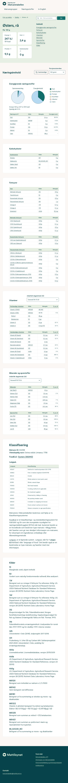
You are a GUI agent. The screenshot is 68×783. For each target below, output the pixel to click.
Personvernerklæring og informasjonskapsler (49, 762)
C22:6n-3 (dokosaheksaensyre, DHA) (21, 281)
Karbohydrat (13, 120)
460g (40, 221)
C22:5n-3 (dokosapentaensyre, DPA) (21, 277)
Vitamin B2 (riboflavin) (16, 338)
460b (40, 211)
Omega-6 (13, 208)
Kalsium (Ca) (13, 393)
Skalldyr (17, 17)
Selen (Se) (13, 422)
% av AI (55, 306)
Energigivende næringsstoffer (46, 27)
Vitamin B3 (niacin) (15, 342)
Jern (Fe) (12, 416)
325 (29, 429)
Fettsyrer (39, 30)
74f (40, 208)
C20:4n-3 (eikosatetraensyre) (19, 268)
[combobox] (46, 18)
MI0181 (30, 120)
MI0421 (30, 345)
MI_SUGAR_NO (43, 161)
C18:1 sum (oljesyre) (16, 243)
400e (30, 358)
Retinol (13, 316)
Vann (11, 133)
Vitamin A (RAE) (15, 309)
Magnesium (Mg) (15, 403)
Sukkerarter (13, 161)
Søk (61, 18)
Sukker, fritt (13, 167)
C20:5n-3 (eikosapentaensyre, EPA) (20, 274)
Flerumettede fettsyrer (17, 201)
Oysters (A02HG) (25, 457)
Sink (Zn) (12, 419)
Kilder (38, 45)
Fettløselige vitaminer (17, 306)
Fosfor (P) (13, 406)
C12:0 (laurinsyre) (15, 221)
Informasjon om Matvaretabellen (45, 760)
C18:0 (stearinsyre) (15, 230)
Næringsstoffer (28, 9)
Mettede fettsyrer (15, 192)
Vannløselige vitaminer (17, 332)
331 (40, 158)
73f (40, 205)
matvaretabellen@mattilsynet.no (12, 773)
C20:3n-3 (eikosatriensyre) (18, 259)
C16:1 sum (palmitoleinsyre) (18, 240)
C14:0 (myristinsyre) (16, 224)
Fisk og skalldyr (7, 17)
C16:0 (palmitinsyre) (16, 227)
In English (42, 9)
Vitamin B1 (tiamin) (15, 335)
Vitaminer (39, 35)
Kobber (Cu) (13, 425)
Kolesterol (13, 211)
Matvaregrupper (10, 9)
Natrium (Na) (14, 397)
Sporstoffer (40, 40)
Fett (11, 117)
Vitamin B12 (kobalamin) (17, 354)
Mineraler (39, 38)
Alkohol (12, 130)
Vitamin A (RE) (14, 313)
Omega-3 (13, 205)
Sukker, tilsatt (14, 164)
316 (29, 117)
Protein (12, 127)
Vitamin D (13, 322)
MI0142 (30, 133)
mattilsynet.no (40, 765)
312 (29, 322)
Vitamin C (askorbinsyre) (17, 358)
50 (29, 124)
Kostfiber (13, 124)
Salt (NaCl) (13, 390)
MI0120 (30, 390)
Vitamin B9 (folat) (15, 351)
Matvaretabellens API (42, 757)
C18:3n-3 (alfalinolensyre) (17, 256)
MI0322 (30, 313)
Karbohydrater (41, 33)
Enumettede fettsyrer (16, 198)
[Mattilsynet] (13, 754)
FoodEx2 (12, 520)
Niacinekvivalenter (15, 345)
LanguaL (12, 540)
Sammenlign (42, 72)
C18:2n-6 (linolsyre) (16, 253)
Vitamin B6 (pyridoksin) (17, 348)
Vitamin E (13, 325)
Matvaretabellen (16, 4)
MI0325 (30, 309)
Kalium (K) (13, 400)
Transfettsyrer (14, 195)
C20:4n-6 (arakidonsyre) (17, 271)
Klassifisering (40, 43)
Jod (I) (12, 429)
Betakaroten (15, 319)
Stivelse (12, 158)
